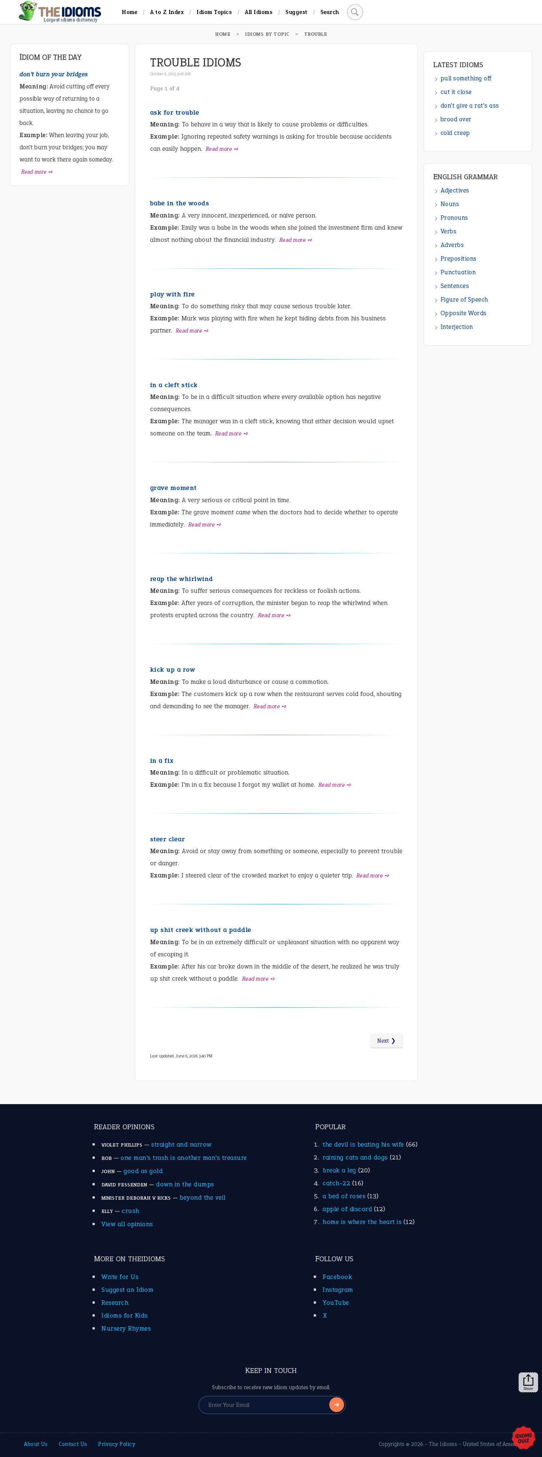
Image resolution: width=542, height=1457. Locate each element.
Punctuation (458, 272)
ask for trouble (174, 112)
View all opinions (127, 1224)
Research (114, 1302)
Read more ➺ (222, 149)
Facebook (337, 1276)
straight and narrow (181, 1144)
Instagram (338, 1289)
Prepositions (459, 258)
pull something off (466, 78)
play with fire (172, 294)
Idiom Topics (214, 12)
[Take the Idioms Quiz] (524, 1438)
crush (130, 1210)
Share (528, 1388)
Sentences (455, 286)
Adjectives (455, 190)
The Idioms (443, 1444)
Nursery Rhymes (126, 1328)
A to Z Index (167, 12)
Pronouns (454, 217)
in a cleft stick (174, 384)
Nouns (450, 204)
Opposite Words (464, 313)
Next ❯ (386, 1040)
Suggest (296, 12)
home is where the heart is (362, 1221)
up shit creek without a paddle (200, 929)
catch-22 (336, 1183)
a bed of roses (344, 1196)
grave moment (173, 487)
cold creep (455, 133)
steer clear (167, 839)
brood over (456, 119)
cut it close (456, 92)
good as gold (143, 1170)
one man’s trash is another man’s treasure (184, 1157)
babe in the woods (179, 203)
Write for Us (119, 1276)
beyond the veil (203, 1197)
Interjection (457, 327)
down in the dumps (185, 1184)
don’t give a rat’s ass (470, 105)
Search (329, 12)
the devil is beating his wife (363, 1144)
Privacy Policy (116, 1444)
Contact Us (73, 1444)
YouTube (336, 1302)
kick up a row (172, 669)
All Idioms (258, 12)
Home (129, 12)
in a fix (162, 760)
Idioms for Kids (124, 1315)
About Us (36, 1444)
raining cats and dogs (355, 1157)
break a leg (339, 1170)
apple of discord (347, 1208)
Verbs (449, 231)
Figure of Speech (464, 299)
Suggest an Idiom (127, 1289)
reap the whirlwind (181, 578)
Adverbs (452, 245)
